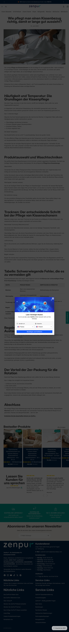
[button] (25, 326)
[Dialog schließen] (53, 298)
